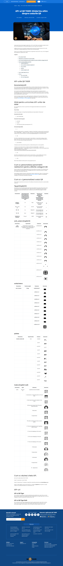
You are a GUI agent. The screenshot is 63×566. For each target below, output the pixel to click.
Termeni (46, 542)
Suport (21, 542)
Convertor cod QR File (37, 533)
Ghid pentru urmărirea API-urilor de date (26, 58)
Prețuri (33, 547)
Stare (33, 544)
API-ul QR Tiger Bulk (25, 77)
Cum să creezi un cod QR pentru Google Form (37, 531)
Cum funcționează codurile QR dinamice (14, 527)
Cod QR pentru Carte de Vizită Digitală (37, 527)
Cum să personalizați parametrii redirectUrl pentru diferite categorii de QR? (33, 60)
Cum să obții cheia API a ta (24, 72)
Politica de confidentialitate (49, 546)
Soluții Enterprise (35, 546)
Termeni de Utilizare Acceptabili (50, 544)
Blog (19, 5)
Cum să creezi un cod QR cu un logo (49, 530)
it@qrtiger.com (23, 543)
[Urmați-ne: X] (38, 514)
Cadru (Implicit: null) (25, 70)
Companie (34, 542)
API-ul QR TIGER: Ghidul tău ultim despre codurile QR (31, 5)
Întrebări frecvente (10, 543)
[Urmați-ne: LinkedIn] (26, 514)
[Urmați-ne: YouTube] (29, 514)
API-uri (20, 74)
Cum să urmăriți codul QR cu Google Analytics (14, 535)
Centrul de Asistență (10, 546)
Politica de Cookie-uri (48, 547)
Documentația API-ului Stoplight (24, 98)
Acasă (15, 5)
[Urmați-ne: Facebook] (35, 514)
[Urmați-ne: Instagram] (32, 514)
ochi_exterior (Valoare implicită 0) (27, 65)
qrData (22, 68)
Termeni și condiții (47, 543)
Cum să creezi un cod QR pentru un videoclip (26, 530)
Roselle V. (20, 17)
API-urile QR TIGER (22, 57)
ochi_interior (23, 66)
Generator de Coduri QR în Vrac (49, 527)
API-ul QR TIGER (24, 75)
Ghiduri (8, 542)
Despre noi (34, 543)
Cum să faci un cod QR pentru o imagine (14, 530)
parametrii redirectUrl (34, 174)
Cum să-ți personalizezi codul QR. (25, 62)
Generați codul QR (31, 1)
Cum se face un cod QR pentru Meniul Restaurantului (26, 535)
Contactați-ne (9, 544)
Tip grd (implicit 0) (24, 63)
